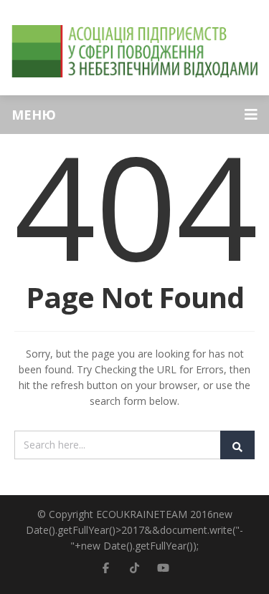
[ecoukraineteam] (134, 51)
